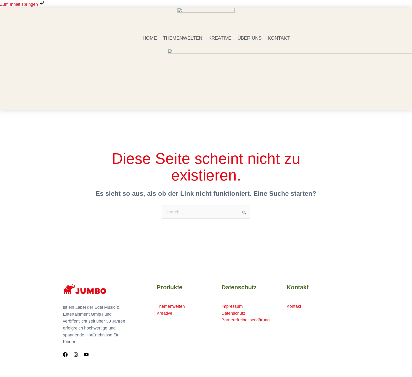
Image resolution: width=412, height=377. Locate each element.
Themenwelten (182, 38)
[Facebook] (65, 354)
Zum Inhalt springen (19, 4)
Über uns (249, 38)
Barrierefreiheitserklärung (245, 320)
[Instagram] (75, 354)
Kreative (219, 38)
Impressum (232, 306)
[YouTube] (86, 354)
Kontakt (279, 38)
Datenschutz (233, 313)
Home (150, 38)
